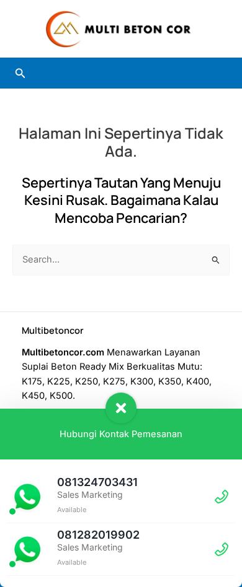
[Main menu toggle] (214, 73)
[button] (20, 73)
